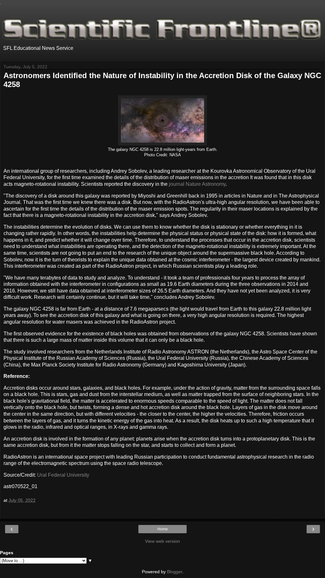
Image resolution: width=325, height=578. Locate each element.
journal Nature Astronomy (197, 184)
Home (162, 529)
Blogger (174, 571)
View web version (162, 541)
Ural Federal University (63, 475)
